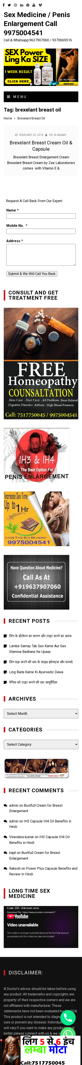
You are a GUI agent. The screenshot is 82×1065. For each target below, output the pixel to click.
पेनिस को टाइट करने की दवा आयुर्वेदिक (33, 682)
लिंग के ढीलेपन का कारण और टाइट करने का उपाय (40, 636)
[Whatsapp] (68, 1034)
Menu (19, 97)
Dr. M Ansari (57, 134)
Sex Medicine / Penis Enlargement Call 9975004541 (37, 23)
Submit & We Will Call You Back (32, 274)
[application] (41, 927)
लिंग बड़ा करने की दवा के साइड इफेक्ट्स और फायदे (41, 662)
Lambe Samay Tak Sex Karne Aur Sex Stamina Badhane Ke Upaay (37, 649)
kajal (12, 853)
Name (11, 210)
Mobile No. (15, 226)
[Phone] (68, 1017)
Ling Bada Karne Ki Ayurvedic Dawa (36, 672)
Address (13, 241)
